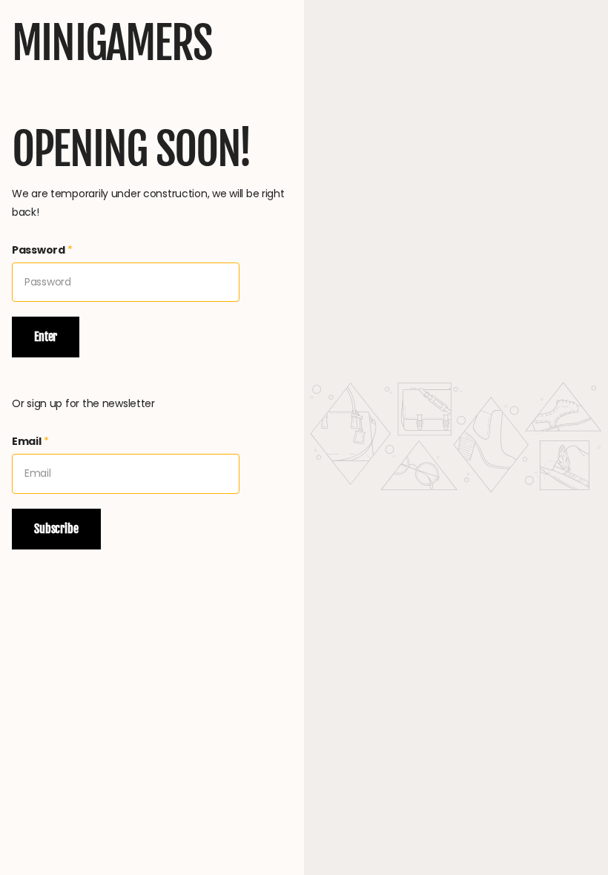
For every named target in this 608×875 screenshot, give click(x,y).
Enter (45, 336)
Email (30, 441)
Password (42, 249)
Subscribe (56, 528)
